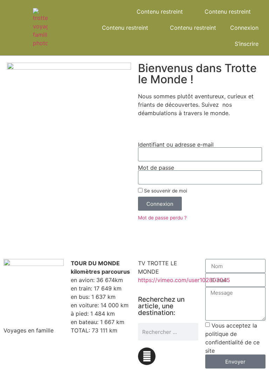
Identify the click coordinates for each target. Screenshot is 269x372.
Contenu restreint (160, 11)
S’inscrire (246, 43)
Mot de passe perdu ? (162, 217)
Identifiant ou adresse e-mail (176, 144)
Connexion (244, 27)
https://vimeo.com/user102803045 (184, 279)
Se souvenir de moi (165, 191)
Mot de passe (156, 167)
